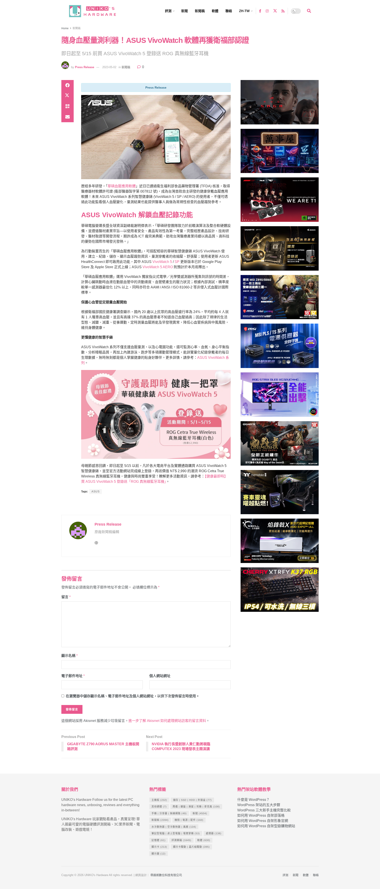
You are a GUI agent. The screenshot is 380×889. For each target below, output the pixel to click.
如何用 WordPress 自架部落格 (261, 815)
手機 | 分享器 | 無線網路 (169, 813)
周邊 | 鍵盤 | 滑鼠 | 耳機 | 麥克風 (196, 806)
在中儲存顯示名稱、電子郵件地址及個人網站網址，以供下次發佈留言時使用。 (132, 696)
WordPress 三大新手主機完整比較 (264, 810)
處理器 (213, 833)
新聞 (184, 11)
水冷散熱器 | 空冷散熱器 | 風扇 (174, 826)
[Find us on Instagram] (267, 11)
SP (177, 262)
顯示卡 (159, 846)
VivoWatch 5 (162, 262)
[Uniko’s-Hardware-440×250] (280, 543)
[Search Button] (309, 10)
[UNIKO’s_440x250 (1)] (280, 250)
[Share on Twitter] (67, 96)
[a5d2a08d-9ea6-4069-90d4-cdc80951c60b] (280, 299)
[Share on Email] (67, 117)
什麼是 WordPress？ (253, 800)
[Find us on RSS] (283, 11)
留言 (66, 597)
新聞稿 (200, 11)
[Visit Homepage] (96, 11)
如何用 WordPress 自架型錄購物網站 (266, 826)
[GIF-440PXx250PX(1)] (280, 591)
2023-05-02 (109, 67)
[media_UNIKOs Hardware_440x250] (280, 445)
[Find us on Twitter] (275, 11)
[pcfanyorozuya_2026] (280, 153)
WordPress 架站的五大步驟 (258, 805)
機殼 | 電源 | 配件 (189, 820)
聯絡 (228, 11)
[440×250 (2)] (280, 348)
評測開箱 (181, 840)
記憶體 (159, 840)
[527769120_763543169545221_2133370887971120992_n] (280, 494)
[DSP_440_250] (280, 396)
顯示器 (159, 853)
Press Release (84, 67)
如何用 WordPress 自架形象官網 (262, 821)
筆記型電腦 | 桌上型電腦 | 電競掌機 (176, 833)
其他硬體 (159, 806)
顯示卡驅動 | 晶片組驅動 (191, 846)
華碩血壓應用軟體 (122, 186)
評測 (168, 11)
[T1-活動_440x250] (280, 201)
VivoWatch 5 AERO (157, 267)
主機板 (159, 800)
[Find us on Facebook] (260, 11)
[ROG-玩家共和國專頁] (280, 104)
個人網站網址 (159, 676)
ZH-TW (244, 11)
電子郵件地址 (73, 676)
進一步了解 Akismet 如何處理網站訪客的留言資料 (167, 721)
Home (65, 28)
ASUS (95, 491)
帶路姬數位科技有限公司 (166, 875)
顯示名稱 (69, 656)
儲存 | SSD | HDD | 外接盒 (192, 800)
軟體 (215, 11)
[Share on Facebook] (67, 85)
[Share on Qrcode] (67, 106)
